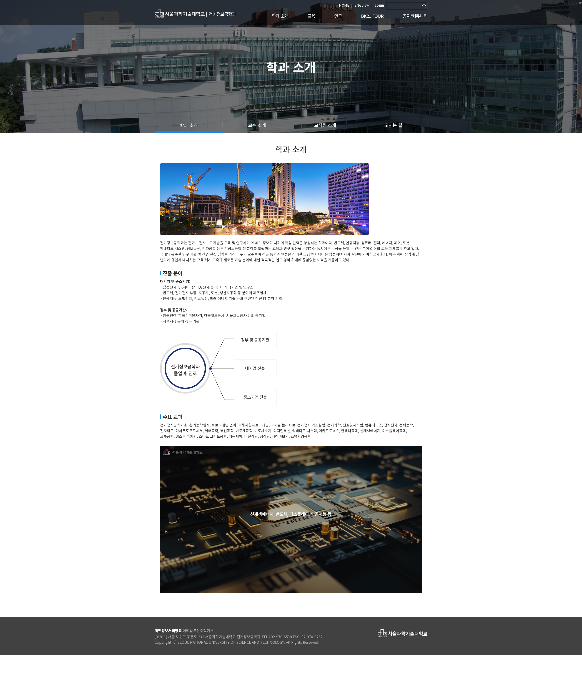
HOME (344, 5)
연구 (338, 15)
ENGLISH (361, 5)
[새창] (180, 13)
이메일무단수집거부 (198, 630)
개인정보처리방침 (168, 630)
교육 (311, 15)
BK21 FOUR (372, 15)
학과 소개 (280, 15)
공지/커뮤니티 (415, 15)
